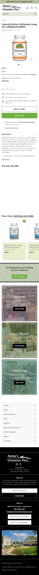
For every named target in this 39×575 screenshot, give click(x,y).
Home (3, 20)
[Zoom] (31, 59)
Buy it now (19, 116)
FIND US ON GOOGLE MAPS (19, 517)
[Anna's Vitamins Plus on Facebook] (21, 464)
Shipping (4, 78)
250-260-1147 (19, 509)
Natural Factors (7, 30)
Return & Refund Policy (9, 570)
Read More (6, 159)
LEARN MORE (19, 346)
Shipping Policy (30, 567)
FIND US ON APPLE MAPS (19, 522)
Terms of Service (7, 567)
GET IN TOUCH (19, 276)
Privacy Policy (19, 567)
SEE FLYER (20, 383)
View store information (11, 128)
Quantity (5, 81)
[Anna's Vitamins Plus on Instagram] (17, 464)
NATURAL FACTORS (23, 216)
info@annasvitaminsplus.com (19, 512)
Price (4, 68)
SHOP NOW (19, 309)
